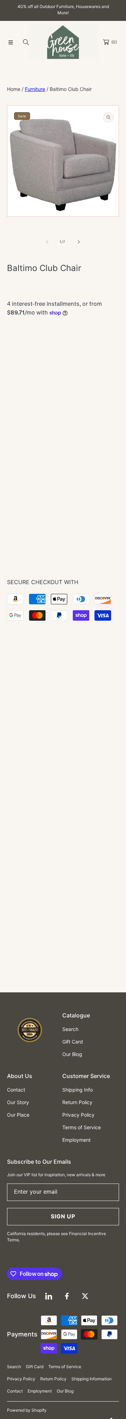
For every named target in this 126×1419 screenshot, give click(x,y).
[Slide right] (78, 241)
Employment (40, 1391)
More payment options (63, 483)
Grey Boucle (13, 353)
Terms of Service (64, 1366)
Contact (15, 1391)
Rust (42, 353)
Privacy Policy (21, 1378)
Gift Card (34, 1366)
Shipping (15, 298)
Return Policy (53, 1378)
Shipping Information (91, 1378)
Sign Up (63, 1216)
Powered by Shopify (27, 1410)
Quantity (17, 396)
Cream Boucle (27, 353)
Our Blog (65, 1391)
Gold (70, 353)
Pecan (85, 353)
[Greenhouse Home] (63, 42)
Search (14, 1366)
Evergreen (56, 353)
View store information (41, 551)
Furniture (35, 89)
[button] (10, 42)
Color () (29, 339)
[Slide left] (47, 241)
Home (13, 89)
